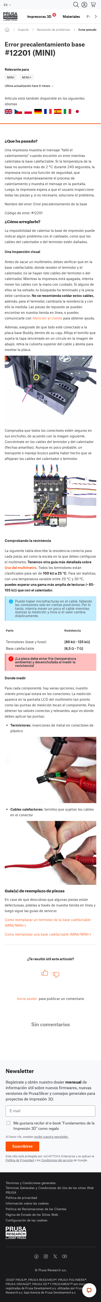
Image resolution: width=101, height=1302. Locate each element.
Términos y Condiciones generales (31, 1183)
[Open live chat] (89, 1290)
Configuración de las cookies (26, 1220)
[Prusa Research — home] (10, 16)
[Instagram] (46, 1256)
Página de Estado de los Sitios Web (32, 1214)
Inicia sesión (27, 998)
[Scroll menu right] (96, 16)
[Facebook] (36, 1256)
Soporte (23, 29)
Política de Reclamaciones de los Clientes (36, 1209)
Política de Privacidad (20, 1160)
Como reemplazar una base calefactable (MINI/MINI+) (48, 934)
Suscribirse (22, 1146)
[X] (55, 1256)
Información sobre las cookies (27, 1203)
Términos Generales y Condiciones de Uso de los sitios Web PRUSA (50, 1190)
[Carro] (93, 5)
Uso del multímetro (20, 567)
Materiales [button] (71, 16)
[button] (8, 111)
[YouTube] (64, 1256)
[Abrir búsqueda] (76, 5)
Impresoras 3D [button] (41, 16)
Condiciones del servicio (57, 1160)
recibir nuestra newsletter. (51, 1137)
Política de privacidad (21, 1198)
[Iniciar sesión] (84, 5)
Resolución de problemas (53, 29)
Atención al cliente (47, 318)
